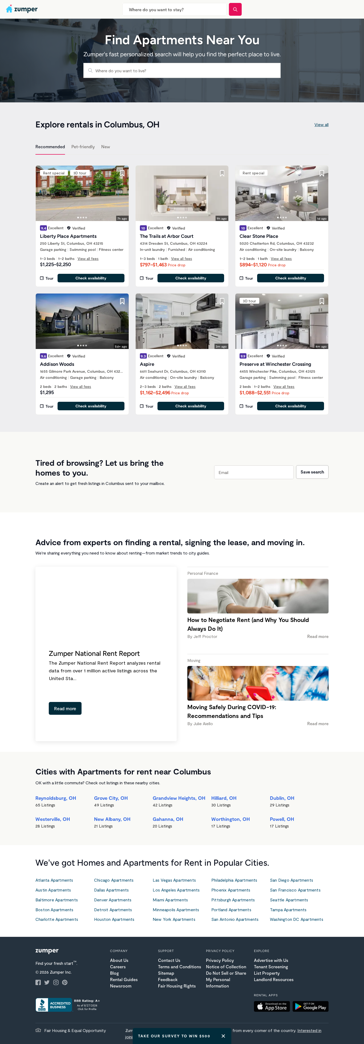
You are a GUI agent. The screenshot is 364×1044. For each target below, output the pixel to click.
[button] (273, 1007)
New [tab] (105, 146)
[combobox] (174, 9)
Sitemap (166, 972)
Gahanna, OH (168, 819)
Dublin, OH (282, 798)
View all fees (88, 258)
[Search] (235, 9)
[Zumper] (22, 9)
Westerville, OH (52, 819)
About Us (119, 960)
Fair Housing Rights (177, 985)
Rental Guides (124, 979)
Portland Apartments (231, 909)
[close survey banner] (223, 1036)
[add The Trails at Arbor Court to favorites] (222, 173)
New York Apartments (174, 919)
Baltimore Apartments (56, 899)
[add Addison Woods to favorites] (122, 301)
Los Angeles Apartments (176, 889)
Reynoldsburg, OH (55, 798)
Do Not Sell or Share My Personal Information (226, 979)
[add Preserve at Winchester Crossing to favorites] (322, 301)
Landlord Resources (274, 979)
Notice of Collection (226, 966)
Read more (65, 708)
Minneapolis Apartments (176, 909)
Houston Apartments (114, 919)
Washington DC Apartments (296, 919)
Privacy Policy (220, 960)
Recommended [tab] (50, 146)
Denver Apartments (112, 899)
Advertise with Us (271, 960)
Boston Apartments (54, 909)
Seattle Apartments (289, 899)
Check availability (90, 278)
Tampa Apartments (288, 909)
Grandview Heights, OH (179, 798)
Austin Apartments (53, 889)
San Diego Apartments (291, 879)
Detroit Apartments (113, 909)
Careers (118, 966)
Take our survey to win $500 (174, 1036)
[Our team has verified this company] (68, 228)
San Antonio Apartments (234, 919)
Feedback (167, 979)
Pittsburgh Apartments (233, 899)
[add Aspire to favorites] (222, 301)
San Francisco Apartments (295, 889)
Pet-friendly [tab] (83, 146)
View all (321, 124)
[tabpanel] (182, 287)
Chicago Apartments (114, 879)
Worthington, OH (230, 819)
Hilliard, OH (224, 798)
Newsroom (120, 985)
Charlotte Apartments (56, 919)
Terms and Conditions (179, 966)
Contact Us (169, 960)
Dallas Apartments (111, 889)
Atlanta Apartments (54, 879)
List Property (267, 972)
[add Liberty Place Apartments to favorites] (122, 173)
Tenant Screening (271, 966)
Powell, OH (282, 819)
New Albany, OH (112, 819)
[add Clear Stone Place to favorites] (322, 173)
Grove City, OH (111, 798)
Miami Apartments (170, 899)
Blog (114, 972)
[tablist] (182, 147)
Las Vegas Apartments (174, 879)
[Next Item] (121, 193)
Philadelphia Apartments (234, 879)
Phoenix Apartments (230, 889)
